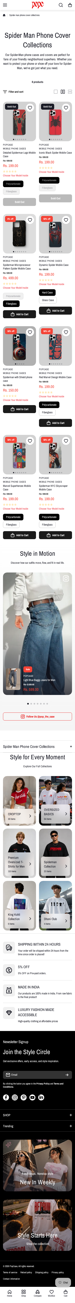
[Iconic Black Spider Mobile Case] (55, 121)
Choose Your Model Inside (15, 175)
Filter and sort (16, 91)
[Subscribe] (67, 1075)
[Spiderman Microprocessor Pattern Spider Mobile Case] (19, 233)
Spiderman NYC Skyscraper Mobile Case (53, 487)
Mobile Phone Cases (14, 148)
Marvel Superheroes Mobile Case (17, 487)
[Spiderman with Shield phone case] (19, 346)
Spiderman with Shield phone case (17, 379)
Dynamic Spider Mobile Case (53, 265)
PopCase (8, 144)
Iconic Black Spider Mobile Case (55, 152)
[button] (70, 5)
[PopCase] (38, 5)
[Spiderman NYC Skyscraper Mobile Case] (55, 454)
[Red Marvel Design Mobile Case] (55, 346)
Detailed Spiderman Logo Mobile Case (19, 154)
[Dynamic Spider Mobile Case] (55, 233)
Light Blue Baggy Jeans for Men (39, 680)
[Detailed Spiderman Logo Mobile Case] (19, 121)
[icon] (66, 579)
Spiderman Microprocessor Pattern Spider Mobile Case (17, 266)
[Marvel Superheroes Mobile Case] (19, 454)
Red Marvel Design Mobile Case (55, 377)
